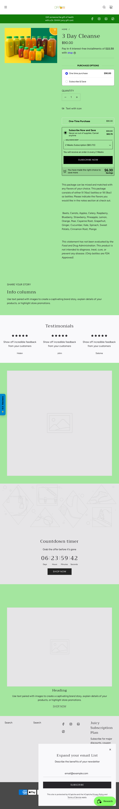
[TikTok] (112, 18)
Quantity (68, 90)
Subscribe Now (88, 160)
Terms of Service (75, 797)
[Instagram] (99, 18)
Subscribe (77, 785)
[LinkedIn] (106, 18)
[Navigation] (5, 7)
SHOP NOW (59, 706)
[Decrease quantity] (65, 97)
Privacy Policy (98, 794)
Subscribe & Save (77, 81)
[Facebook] (92, 18)
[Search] (104, 7)
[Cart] (111, 7)
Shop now (59, 571)
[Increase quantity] (76, 97)
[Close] (110, 749)
